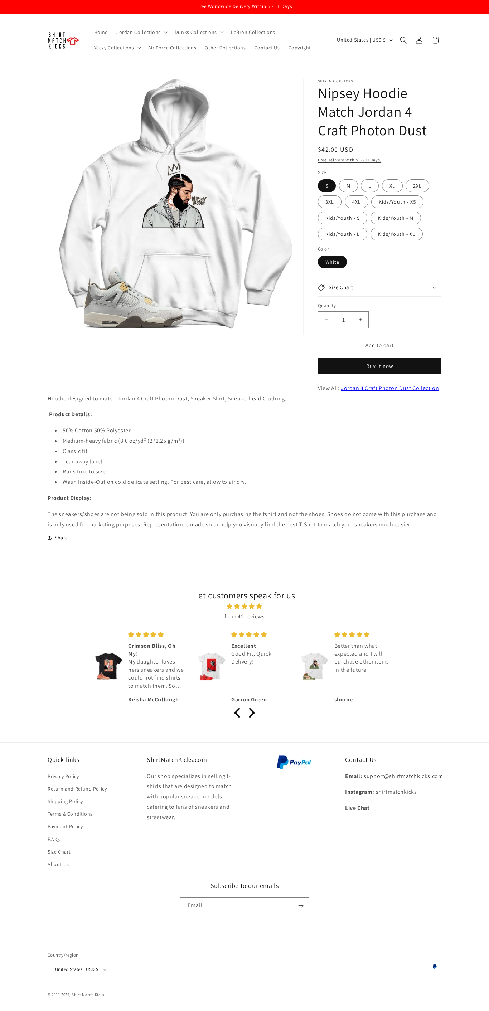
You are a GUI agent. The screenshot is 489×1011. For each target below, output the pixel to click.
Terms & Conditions (70, 814)
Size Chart (59, 852)
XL (392, 186)
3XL (329, 202)
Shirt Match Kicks (88, 994)
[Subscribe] (301, 905)
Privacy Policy (63, 776)
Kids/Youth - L (342, 234)
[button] (141, 32)
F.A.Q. (54, 839)
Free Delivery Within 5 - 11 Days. (349, 159)
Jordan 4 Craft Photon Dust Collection (390, 388)
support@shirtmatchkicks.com (403, 776)
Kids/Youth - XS (397, 202)
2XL (417, 186)
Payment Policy (65, 826)
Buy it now (379, 366)
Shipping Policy (65, 801)
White (332, 262)
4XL (356, 202)
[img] (244, 606)
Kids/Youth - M (395, 218)
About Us (58, 864)
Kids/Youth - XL (396, 234)
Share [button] (61, 537)
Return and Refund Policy (77, 789)
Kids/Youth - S (342, 218)
